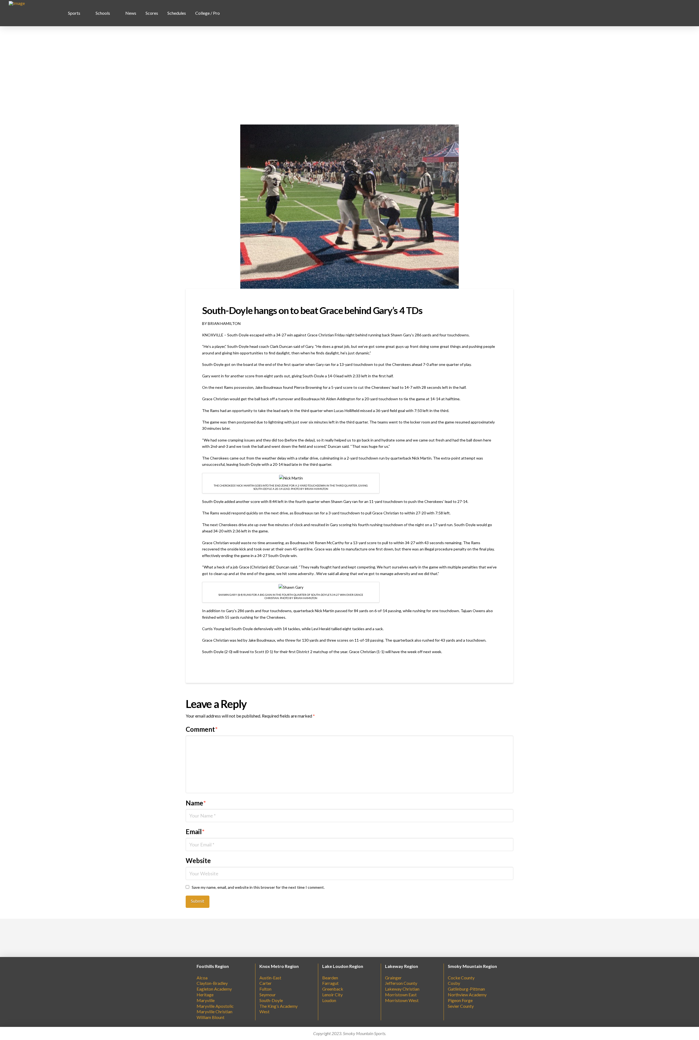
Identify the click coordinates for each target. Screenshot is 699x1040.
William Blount (210, 1017)
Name (196, 803)
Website (198, 860)
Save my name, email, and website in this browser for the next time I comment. (258, 887)
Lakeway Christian (402, 988)
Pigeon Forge (460, 1000)
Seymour (267, 994)
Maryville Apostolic (215, 1006)
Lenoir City (332, 994)
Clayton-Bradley (212, 983)
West (264, 1011)
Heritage (205, 994)
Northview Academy (467, 994)
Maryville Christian (214, 1011)
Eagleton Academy (214, 988)
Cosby (454, 983)
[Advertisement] (349, 75)
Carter (265, 983)
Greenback (332, 988)
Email (195, 831)
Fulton (265, 988)
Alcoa (202, 977)
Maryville (206, 1000)
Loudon (329, 1000)
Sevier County (461, 1006)
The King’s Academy (278, 1006)
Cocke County (461, 977)
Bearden (330, 977)
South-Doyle (271, 1000)
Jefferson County (401, 983)
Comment (202, 729)
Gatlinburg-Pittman (466, 988)
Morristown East (401, 994)
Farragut (330, 983)
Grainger (393, 977)
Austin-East (270, 977)
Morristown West (402, 1000)
